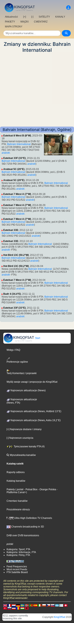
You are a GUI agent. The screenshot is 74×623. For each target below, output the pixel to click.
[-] (32, 16)
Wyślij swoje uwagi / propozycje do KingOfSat (32, 381)
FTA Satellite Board (17, 572)
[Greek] (57, 605)
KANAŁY (60, 16)
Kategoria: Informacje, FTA (21, 552)
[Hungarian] (22, 608)
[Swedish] (22, 605)
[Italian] (40, 605)
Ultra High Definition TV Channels (33, 518)
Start (37, 338)
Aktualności (11, 16)
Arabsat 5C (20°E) (13, 169)
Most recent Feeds (17, 569)
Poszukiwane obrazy (18, 509)
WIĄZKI (24, 21)
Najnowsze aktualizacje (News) (28, 390)
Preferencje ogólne (17, 361)
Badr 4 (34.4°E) (12, 293)
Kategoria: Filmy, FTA (18, 555)
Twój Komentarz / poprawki (22, 373)
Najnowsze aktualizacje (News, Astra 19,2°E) (35, 420)
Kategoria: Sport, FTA (18, 549)
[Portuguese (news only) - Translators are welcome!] (31, 605)
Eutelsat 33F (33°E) (14, 158)
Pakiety (11, 489)
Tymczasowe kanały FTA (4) (29, 446)
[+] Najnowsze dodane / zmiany (24, 429)
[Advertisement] (37, 90)
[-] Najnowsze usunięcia (20, 437)
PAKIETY (10, 21)
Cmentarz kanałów (17, 500)
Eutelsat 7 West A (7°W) (17, 194)
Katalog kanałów (16, 480)
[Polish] (44, 605)
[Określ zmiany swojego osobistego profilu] (68, 7)
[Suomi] (61, 605)
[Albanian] (27, 608)
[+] (24, 16)
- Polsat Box (30, 489)
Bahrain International (19, 144)
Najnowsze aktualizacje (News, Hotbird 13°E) (35, 411)
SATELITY (44, 16)
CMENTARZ (40, 21)
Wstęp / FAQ (13, 350)
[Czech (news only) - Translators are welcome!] (48, 605)
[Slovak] (52, 605)
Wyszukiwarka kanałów (22, 455)
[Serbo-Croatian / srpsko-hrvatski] (14, 608)
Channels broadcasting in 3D (27, 526)
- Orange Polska (46, 489)
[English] (5, 605)
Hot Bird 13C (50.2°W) (16, 255)
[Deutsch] (18, 605)
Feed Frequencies (17, 566)
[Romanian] (18, 608)
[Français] (9, 605)
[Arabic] (65, 605)
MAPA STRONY (13, 26)
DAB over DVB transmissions (23, 535)
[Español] (35, 605)
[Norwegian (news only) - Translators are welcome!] (27, 605)
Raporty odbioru (16, 472)
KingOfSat (59, 617)
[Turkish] (5, 608)
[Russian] (9, 608)
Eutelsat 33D (10, 230)
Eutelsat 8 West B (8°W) (17, 135)
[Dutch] (14, 605)
